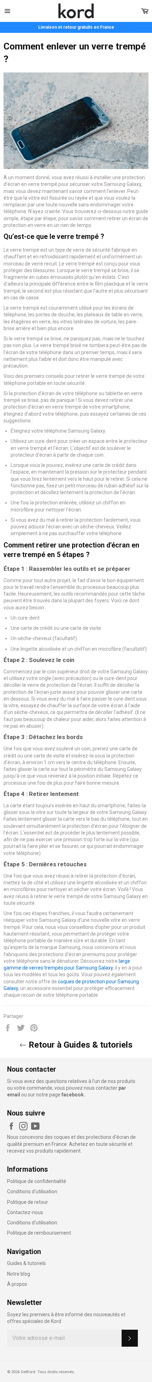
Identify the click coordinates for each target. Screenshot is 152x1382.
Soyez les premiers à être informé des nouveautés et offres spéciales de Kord (66, 1318)
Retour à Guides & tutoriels (80, 1045)
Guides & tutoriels (26, 1263)
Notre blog (18, 1274)
